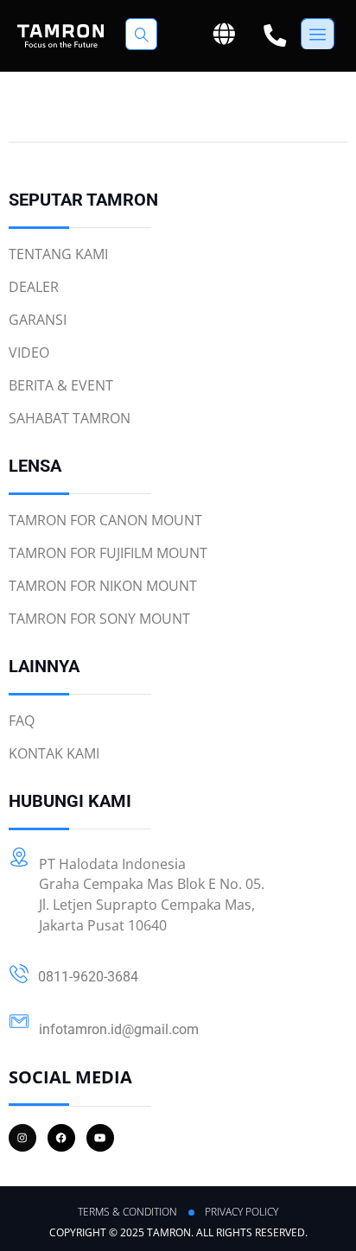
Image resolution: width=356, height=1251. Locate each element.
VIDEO (29, 352)
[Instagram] (22, 1138)
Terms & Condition (127, 1211)
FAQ (22, 720)
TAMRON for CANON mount (105, 520)
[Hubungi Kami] (275, 35)
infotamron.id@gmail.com (119, 1029)
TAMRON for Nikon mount (103, 585)
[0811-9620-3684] (19, 973)
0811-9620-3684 (88, 976)
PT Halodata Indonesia (112, 863)
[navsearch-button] (141, 34)
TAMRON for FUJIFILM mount (108, 552)
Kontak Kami (54, 753)
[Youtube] (100, 1138)
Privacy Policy (241, 1211)
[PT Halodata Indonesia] (19, 857)
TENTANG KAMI (58, 254)
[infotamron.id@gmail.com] (19, 1021)
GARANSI (38, 319)
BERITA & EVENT (61, 385)
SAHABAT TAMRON (69, 418)
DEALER (34, 286)
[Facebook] (61, 1138)
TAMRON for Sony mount (99, 618)
